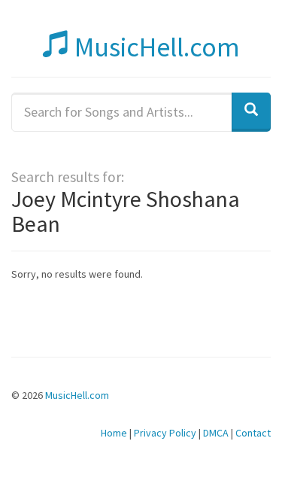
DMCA (216, 433)
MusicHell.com (154, 47)
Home (114, 433)
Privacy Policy (165, 433)
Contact (253, 433)
